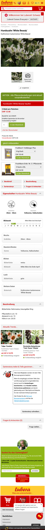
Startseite (3, 24)
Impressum (6, 519)
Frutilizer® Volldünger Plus (25, 148)
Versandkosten (7, 138)
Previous (3, 337)
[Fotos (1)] (17, 77)
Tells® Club (22, 505)
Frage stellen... (35, 427)
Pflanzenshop (12, 24)
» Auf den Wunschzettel (9, 130)
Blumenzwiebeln (22, 24)
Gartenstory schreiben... (31, 412)
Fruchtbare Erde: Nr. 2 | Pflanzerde (28, 164)
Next (41, 337)
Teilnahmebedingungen (21, 401)
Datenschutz (7, 522)
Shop (7, 505)
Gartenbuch (37, 505)
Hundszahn (15, 26)
